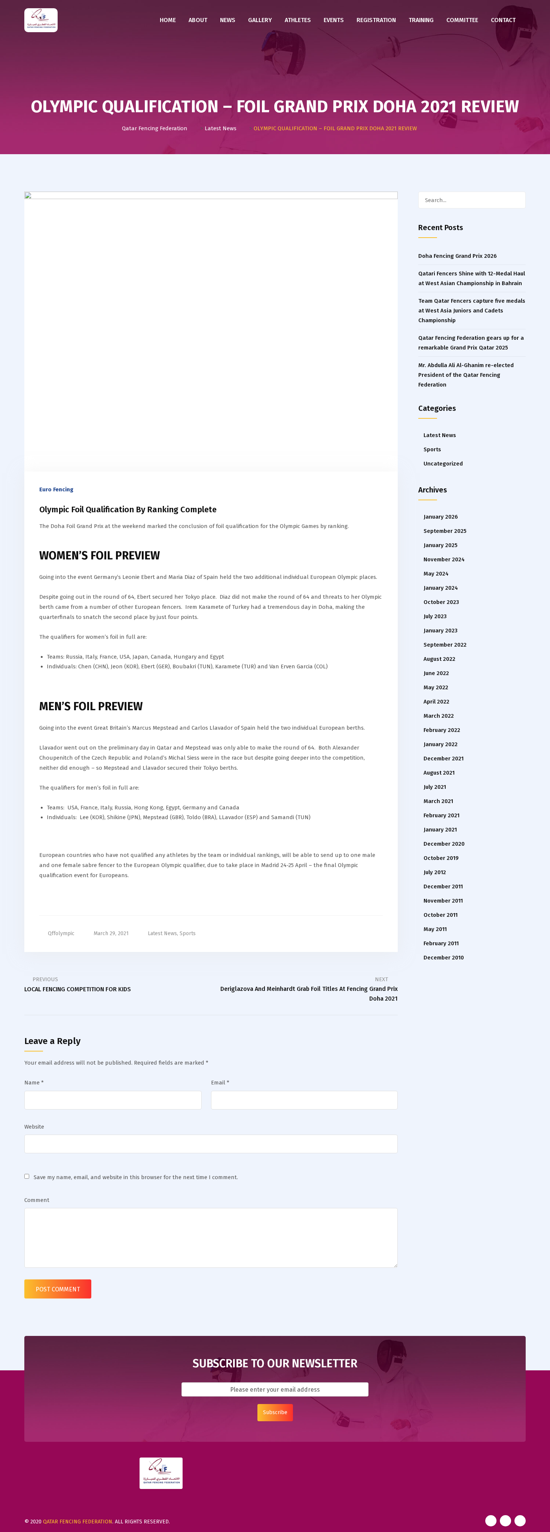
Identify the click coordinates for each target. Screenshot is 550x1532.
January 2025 (441, 545)
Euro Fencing (56, 489)
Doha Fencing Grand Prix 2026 (457, 256)
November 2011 (443, 900)
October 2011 (441, 915)
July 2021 (435, 787)
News (227, 20)
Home (168, 20)
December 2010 (444, 957)
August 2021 (439, 772)
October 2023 (441, 602)
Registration (376, 20)
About (198, 20)
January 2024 (441, 588)
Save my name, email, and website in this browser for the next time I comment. (136, 1177)
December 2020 (444, 843)
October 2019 (441, 858)
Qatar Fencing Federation (77, 1522)
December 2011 (443, 886)
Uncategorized (443, 463)
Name (34, 1082)
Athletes (298, 20)
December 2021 (444, 758)
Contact (503, 20)
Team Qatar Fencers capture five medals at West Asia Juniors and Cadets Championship (471, 310)
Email (220, 1082)
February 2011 (441, 943)
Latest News (162, 933)
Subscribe (275, 1412)
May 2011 (435, 929)
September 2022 (445, 644)
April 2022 (436, 701)
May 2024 (436, 573)
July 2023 (435, 616)
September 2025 (445, 531)
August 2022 (439, 659)
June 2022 (436, 673)
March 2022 (439, 715)
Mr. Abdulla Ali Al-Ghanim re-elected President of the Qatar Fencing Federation (466, 375)
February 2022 (442, 730)
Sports (188, 933)
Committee (462, 20)
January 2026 (441, 516)
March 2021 (438, 801)
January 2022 (441, 744)
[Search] (517, 200)
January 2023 (441, 630)
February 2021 (441, 815)
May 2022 (436, 687)
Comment (36, 1200)
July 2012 (435, 872)
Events (334, 20)
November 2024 (444, 559)
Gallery (260, 20)
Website (34, 1126)
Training (421, 20)
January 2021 (440, 829)
